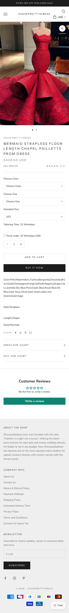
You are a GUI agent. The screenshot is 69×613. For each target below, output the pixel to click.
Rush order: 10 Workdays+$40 (24, 235)
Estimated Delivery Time (17, 505)
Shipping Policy (12, 500)
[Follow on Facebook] (5, 578)
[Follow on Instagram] (14, 578)
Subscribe (17, 565)
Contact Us (10, 482)
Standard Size (11, 209)
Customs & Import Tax (16, 523)
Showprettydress (17, 137)
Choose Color (11, 178)
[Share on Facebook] (15, 332)
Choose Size (10, 194)
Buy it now (34, 267)
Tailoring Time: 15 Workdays (19, 224)
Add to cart (35, 257)
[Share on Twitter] (20, 332)
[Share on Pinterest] (25, 332)
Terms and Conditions (16, 517)
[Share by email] (30, 332)
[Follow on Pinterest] (23, 578)
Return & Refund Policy (16, 488)
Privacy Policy (11, 511)
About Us (9, 476)
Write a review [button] (34, 401)
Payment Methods (14, 494)
